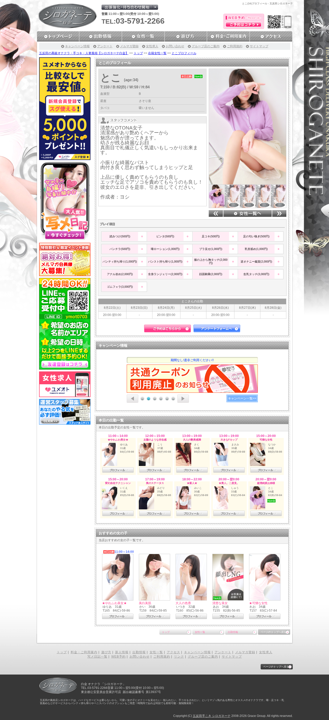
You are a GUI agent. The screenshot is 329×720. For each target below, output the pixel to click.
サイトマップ (259, 46)
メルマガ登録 (129, 46)
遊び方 (106, 652)
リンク (179, 656)
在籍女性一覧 (157, 53)
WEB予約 (118, 656)
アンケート (105, 46)
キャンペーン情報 (77, 46)
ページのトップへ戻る (273, 632)
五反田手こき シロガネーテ (212, 716)
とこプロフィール (184, 53)
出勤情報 (233, 632)
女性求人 (152, 46)
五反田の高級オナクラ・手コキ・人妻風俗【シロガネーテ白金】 (84, 53)
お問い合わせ (175, 46)
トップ (138, 53)
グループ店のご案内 (206, 46)
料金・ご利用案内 (84, 652)
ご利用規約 (234, 46)
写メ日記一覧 (97, 656)
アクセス (173, 652)
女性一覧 (200, 632)
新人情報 (122, 652)
